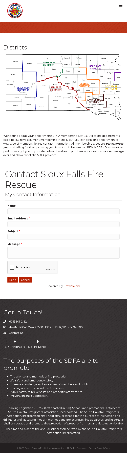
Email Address (17, 218)
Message (13, 244)
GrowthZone (72, 286)
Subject (12, 231)
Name (11, 205)
